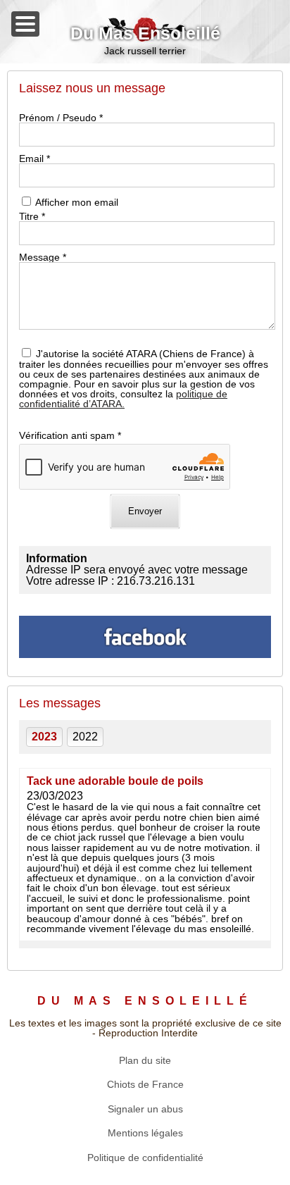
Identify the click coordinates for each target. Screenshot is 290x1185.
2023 (44, 737)
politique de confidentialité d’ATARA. (123, 398)
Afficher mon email (76, 202)
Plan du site (145, 1060)
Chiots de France (145, 1084)
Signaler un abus (145, 1109)
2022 (85, 737)
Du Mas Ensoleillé (145, 34)
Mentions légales (145, 1133)
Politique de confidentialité (145, 1157)
